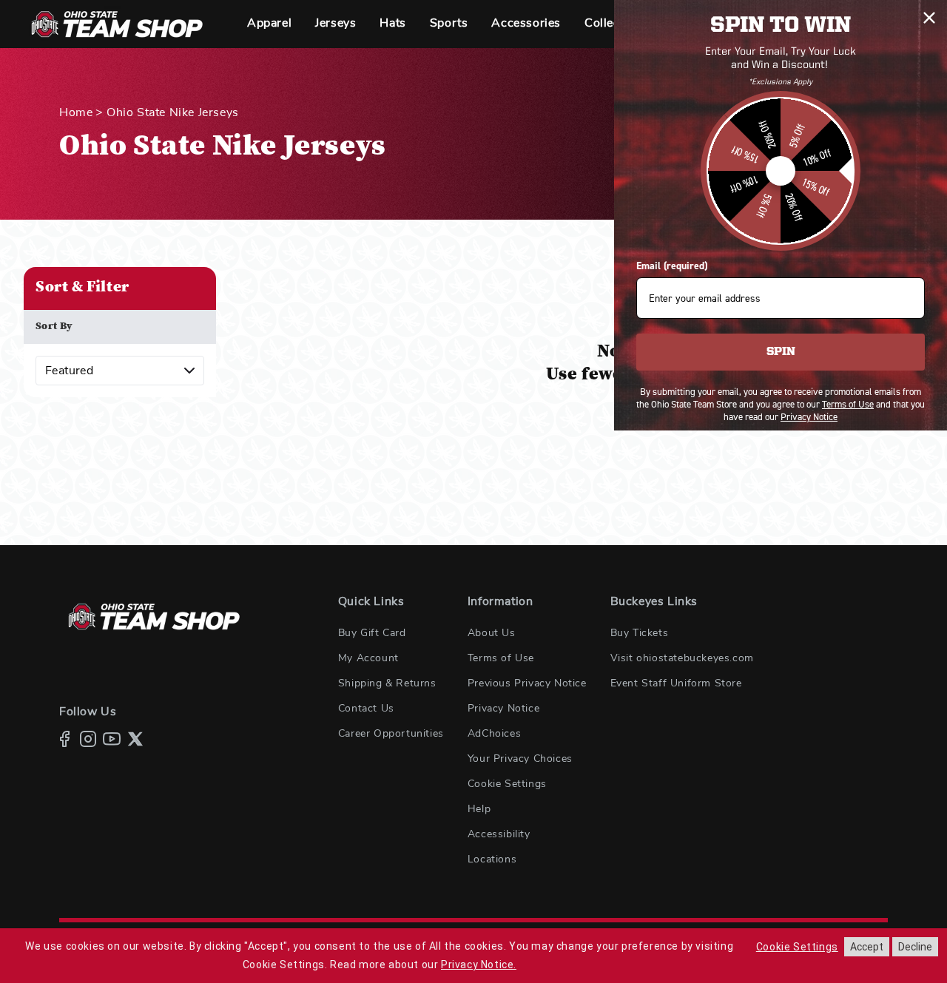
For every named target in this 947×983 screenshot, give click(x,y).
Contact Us (366, 708)
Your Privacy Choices (520, 759)
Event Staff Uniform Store (676, 683)
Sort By (54, 327)
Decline (915, 947)
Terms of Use (501, 658)
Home (75, 112)
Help (479, 809)
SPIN (780, 352)
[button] (269, 24)
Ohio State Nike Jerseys (173, 112)
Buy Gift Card (372, 633)
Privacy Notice (503, 708)
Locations (492, 859)
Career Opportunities (391, 734)
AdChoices (494, 734)
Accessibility (499, 834)
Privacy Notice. (478, 964)
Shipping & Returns (387, 683)
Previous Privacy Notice (527, 683)
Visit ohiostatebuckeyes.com (682, 658)
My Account (368, 658)
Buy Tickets (639, 633)
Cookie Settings (507, 784)
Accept (866, 947)
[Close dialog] (929, 18)
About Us (492, 633)
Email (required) (671, 266)
